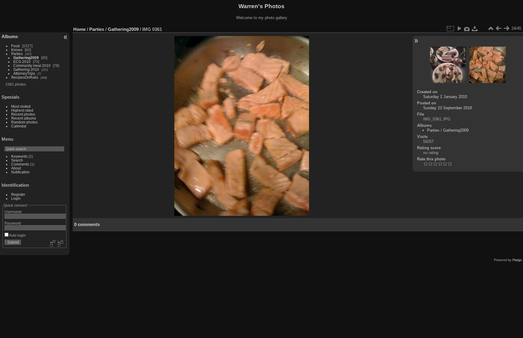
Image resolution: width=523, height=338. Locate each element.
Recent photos (23, 114)
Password (13, 223)
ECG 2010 (22, 62)
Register (18, 194)
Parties (17, 54)
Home (79, 29)
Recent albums (23, 118)
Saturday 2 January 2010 (445, 96)
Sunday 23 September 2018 (447, 108)
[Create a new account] (52, 244)
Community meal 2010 (32, 65)
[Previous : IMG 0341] (498, 28)
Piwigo (517, 260)
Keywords (19, 156)
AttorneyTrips (24, 73)
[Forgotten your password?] (60, 244)
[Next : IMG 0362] (506, 28)
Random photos (24, 122)
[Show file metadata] (467, 28)
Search (17, 160)
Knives (16, 50)
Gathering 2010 (26, 69)
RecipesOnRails (24, 77)
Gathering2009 (26, 58)
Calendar (19, 126)
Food (15, 46)
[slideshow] (459, 28)
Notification (20, 172)
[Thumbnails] (491, 28)
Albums (10, 36)
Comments (20, 164)
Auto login (17, 235)
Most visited (21, 106)
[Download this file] (475, 28)
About (16, 168)
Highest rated (22, 110)
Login (16, 198)
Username (13, 212)
